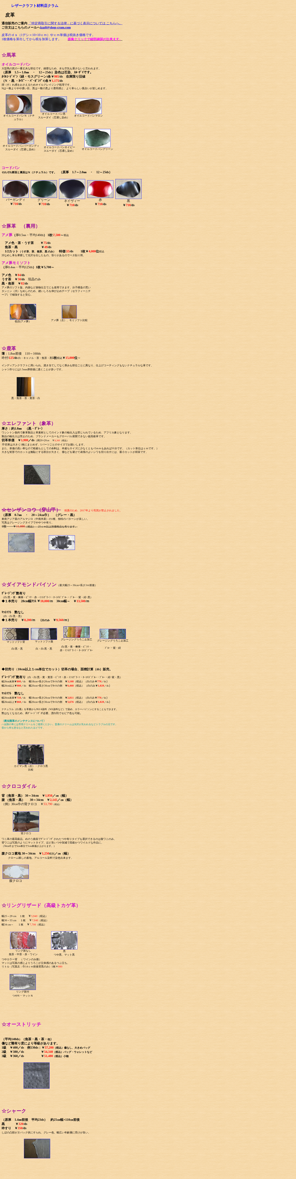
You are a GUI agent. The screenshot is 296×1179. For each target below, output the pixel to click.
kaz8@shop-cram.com (55, 27)
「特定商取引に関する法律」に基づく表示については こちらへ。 (75, 23)
